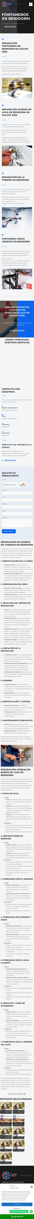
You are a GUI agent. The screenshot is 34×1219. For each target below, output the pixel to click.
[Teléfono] (2, 423)
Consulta (4, 517)
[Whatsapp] (2, 431)
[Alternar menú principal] (30, 4)
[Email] (2, 414)
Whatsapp (6, 433)
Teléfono (5, 424)
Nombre (4, 490)
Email (4, 416)
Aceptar (17, 1204)
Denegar (17, 1208)
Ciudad (4, 511)
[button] (31, 1187)
